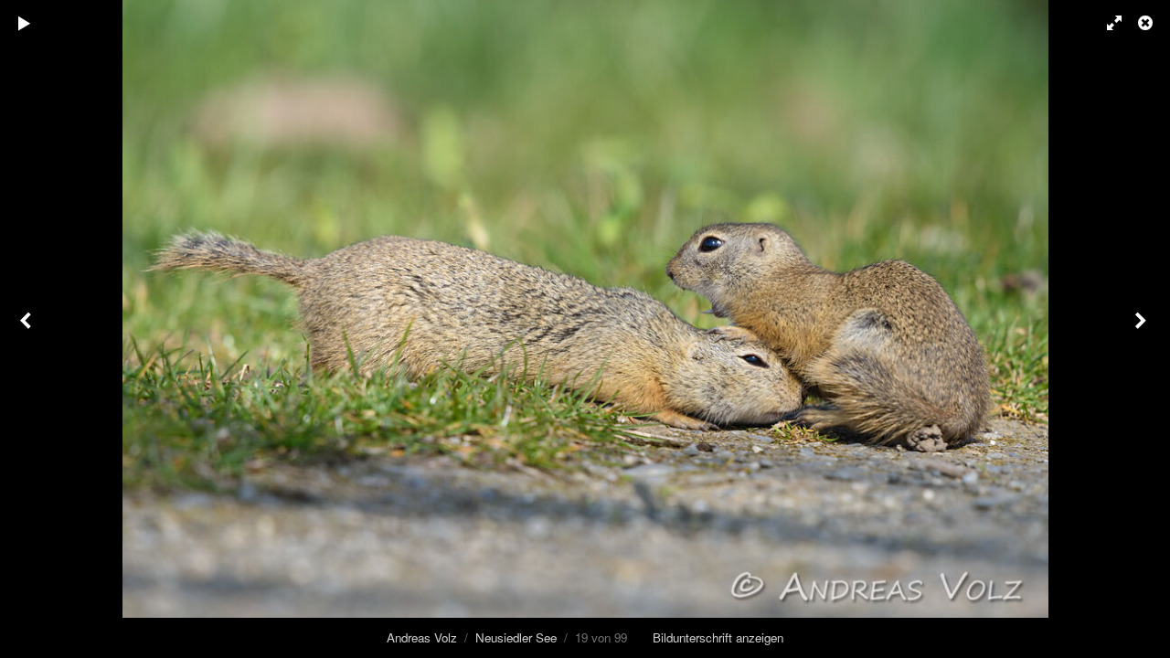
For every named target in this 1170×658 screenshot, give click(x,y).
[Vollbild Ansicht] (1106, 23)
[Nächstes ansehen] (1142, 329)
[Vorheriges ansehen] (27, 329)
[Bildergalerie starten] (24, 23)
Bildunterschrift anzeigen (718, 637)
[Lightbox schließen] (1147, 23)
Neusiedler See (516, 637)
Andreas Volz (422, 637)
